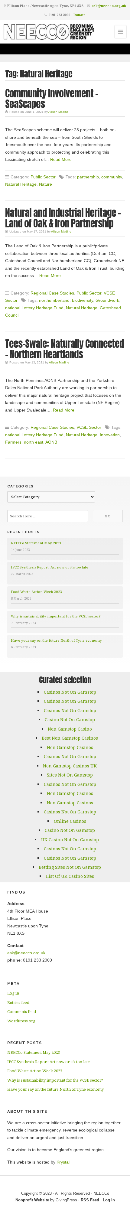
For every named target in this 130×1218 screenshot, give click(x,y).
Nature (45, 184)
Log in (13, 993)
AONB (51, 442)
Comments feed (21, 1011)
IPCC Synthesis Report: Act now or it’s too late (49, 567)
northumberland (54, 300)
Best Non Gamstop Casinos (70, 738)
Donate (79, 14)
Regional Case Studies (52, 293)
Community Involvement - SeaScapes (51, 98)
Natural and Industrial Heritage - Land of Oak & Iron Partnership (63, 218)
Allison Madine (58, 111)
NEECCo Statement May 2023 (36, 543)
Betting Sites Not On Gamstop (70, 867)
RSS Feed (90, 1200)
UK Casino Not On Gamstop (70, 839)
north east (33, 442)
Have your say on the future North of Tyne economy (56, 640)
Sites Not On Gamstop (70, 775)
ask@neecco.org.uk (109, 5)
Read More (61, 159)
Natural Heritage (21, 184)
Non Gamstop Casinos (70, 747)
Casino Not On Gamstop (70, 719)
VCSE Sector (88, 427)
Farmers (13, 442)
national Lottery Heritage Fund (34, 307)
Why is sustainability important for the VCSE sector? (55, 616)
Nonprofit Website (32, 1200)
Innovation (110, 434)
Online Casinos (70, 821)
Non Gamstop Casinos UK (70, 766)
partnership (88, 176)
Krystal (63, 1162)
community (111, 176)
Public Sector (43, 176)
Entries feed (18, 1002)
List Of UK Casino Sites (70, 876)
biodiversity (82, 300)
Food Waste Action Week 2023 (36, 591)
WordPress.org (21, 1021)
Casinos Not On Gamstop (70, 692)
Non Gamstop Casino (70, 729)
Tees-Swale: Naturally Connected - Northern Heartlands (64, 349)
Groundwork (107, 300)
